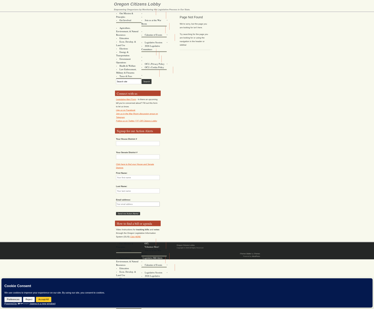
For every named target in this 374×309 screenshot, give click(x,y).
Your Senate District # (126, 152)
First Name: (121, 173)
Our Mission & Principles (124, 15)
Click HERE (135, 237)
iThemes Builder (245, 254)
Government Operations (123, 60)
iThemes (257, 254)
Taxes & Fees (126, 76)
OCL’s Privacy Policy (155, 63)
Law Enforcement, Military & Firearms (126, 71)
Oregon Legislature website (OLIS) (158, 69)
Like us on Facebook (125, 110)
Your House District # (126, 139)
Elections (124, 48)
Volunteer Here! (151, 16)
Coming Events (151, 31)
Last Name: (121, 186)
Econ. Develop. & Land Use (126, 43)
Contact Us (149, 60)
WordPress (256, 256)
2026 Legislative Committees (150, 47)
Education (124, 38)
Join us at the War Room (151, 22)
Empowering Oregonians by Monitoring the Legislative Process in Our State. (152, 9)
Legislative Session (153, 42)
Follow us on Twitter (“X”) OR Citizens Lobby (136, 121)
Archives (148, 74)
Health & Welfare (128, 65)
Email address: (123, 200)
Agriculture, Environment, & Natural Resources (127, 31)
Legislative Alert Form (126, 99)
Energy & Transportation (122, 54)
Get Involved (125, 20)
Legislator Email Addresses (155, 38)
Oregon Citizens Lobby (137, 4)
